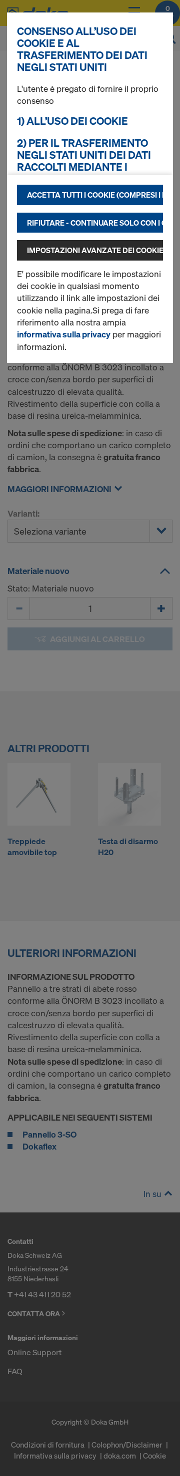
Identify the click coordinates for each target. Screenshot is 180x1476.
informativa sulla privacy (63, 334)
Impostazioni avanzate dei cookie (95, 250)
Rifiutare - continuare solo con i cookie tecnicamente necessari (95, 223)
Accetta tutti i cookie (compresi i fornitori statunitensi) (95, 195)
